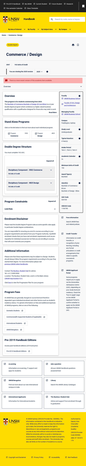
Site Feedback (72, 457)
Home (4, 35)
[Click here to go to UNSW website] (11, 20)
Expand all (50, 161)
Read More (53, 113)
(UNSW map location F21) (14, 278)
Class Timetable (32, 8)
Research (70, 4)
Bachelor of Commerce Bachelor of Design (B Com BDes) (27, 104)
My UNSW (28, 4)
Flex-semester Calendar (14, 8)
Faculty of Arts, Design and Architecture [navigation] (72, 104)
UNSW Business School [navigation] (72, 99)
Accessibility (55, 457)
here (10, 282)
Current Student (41, 4)
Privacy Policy (38, 457)
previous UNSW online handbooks (16, 264)
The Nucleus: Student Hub (19, 271)
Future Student (57, 4)
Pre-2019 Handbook (13, 4)
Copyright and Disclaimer (17, 457)
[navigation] (15, 310)
